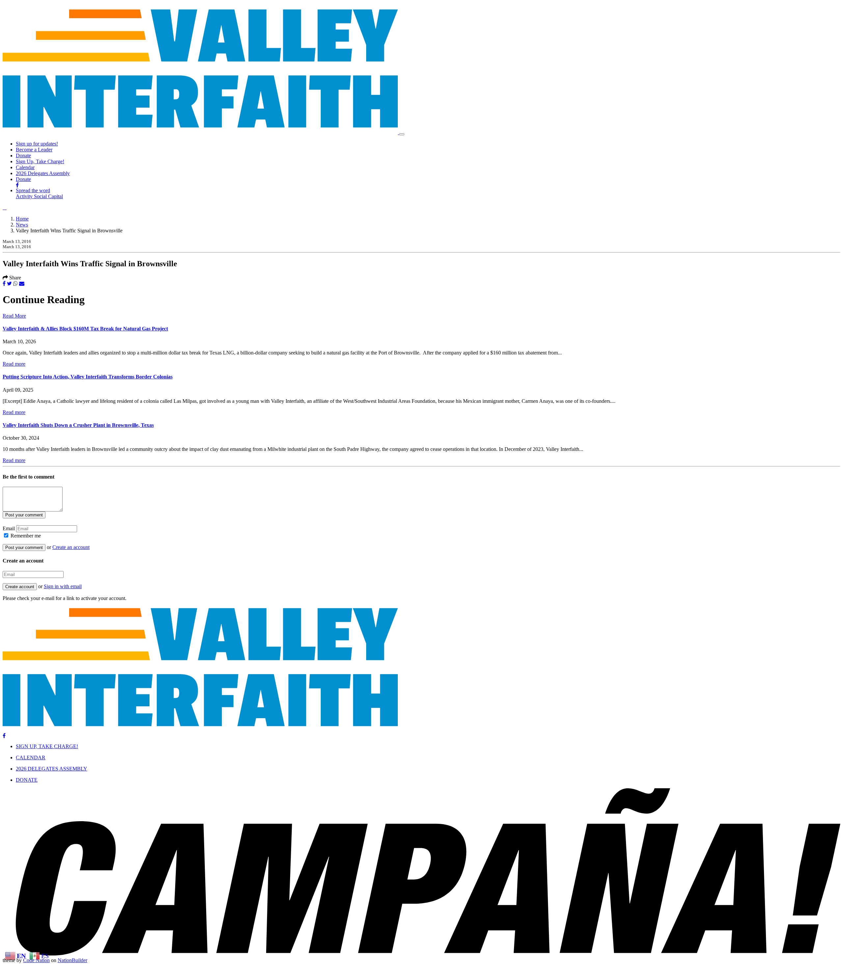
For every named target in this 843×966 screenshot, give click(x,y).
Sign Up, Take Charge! (40, 161)
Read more (14, 364)
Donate (23, 155)
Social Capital (48, 196)
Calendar (25, 167)
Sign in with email (63, 586)
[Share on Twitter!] (9, 283)
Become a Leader (34, 149)
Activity (25, 196)
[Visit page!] (17, 185)
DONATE (27, 780)
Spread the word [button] (33, 190)
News (22, 224)
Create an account (71, 547)
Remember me (26, 535)
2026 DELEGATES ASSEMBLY (51, 768)
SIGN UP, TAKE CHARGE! (47, 746)
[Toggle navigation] (401, 134)
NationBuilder (72, 960)
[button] (5, 207)
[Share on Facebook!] (4, 283)
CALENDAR (30, 757)
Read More (14, 316)
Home (22, 219)
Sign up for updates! (37, 143)
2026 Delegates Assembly (43, 173)
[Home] (201, 132)
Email (9, 528)
